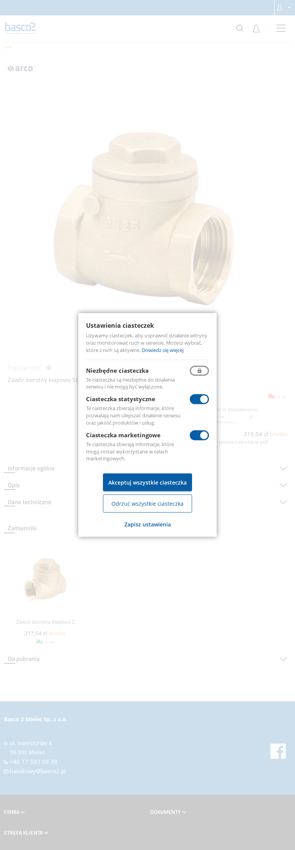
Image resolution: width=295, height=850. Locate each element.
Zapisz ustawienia (147, 524)
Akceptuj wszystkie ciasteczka (147, 482)
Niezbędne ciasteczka (117, 370)
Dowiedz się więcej (163, 350)
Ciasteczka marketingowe (123, 435)
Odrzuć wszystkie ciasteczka (147, 503)
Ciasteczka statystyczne (120, 399)
